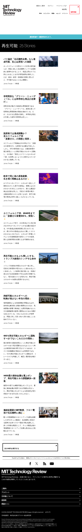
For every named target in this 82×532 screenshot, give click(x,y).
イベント (65, 13)
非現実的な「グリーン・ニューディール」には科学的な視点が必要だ (20, 99)
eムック (58, 13)
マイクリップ (60, 6)
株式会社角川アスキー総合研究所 (20, 515)
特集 (53, 13)
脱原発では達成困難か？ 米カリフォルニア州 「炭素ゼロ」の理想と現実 (16, 136)
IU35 (40, 13)
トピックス (46, 13)
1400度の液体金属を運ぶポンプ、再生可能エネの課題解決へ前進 (20, 378)
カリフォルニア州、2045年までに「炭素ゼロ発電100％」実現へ (19, 214)
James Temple (8, 83)
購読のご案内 (40, 6)
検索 (63, 9)
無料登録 (73, 12)
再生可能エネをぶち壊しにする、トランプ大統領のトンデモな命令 (20, 257)
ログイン (50, 6)
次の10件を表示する (11, 448)
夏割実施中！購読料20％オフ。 (41, 37)
